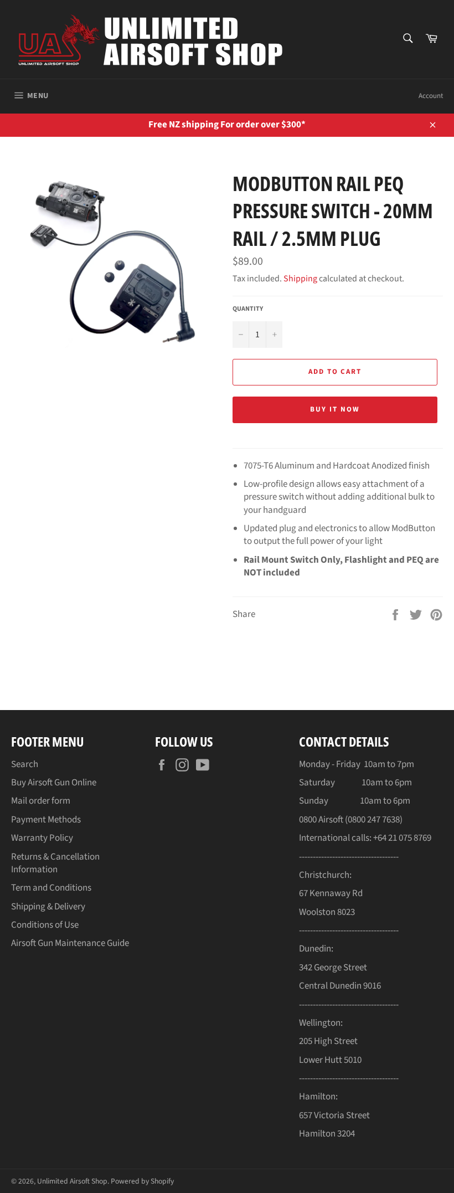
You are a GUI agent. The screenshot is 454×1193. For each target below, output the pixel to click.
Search (24, 764)
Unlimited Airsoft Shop (72, 1181)
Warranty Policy (42, 838)
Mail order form (40, 801)
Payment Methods (46, 819)
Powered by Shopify (142, 1181)
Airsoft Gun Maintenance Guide (70, 943)
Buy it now (335, 409)
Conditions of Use (45, 925)
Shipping (300, 278)
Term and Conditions (51, 887)
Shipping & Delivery (48, 906)
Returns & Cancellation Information (55, 863)
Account (431, 96)
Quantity (248, 309)
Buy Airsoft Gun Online (53, 782)
